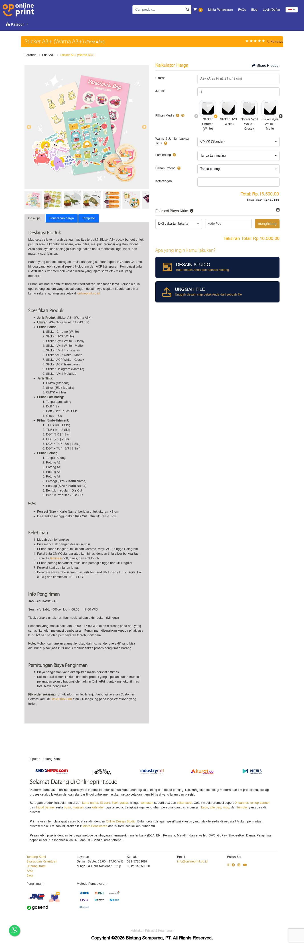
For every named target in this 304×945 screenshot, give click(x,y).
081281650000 (61, 699)
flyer (115, 803)
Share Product (268, 65)
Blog (29, 875)
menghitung (267, 223)
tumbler (243, 807)
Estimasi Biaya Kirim (171, 211)
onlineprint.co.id (88, 293)
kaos (204, 807)
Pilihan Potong (165, 168)
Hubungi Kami (36, 866)
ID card (105, 803)
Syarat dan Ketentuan (41, 861)
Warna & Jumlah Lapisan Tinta (173, 141)
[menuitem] (17, 24)
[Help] (176, 115)
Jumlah (160, 91)
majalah (78, 807)
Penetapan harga (61, 218)
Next (280, 116)
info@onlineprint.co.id (192, 861)
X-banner (241, 803)
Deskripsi (34, 218)
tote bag (215, 807)
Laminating (163, 155)
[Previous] (28, 127)
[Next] (144, 127)
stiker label (184, 803)
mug (226, 807)
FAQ (29, 871)
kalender (98, 807)
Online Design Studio (121, 821)
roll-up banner (260, 803)
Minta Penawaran (95, 826)
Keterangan (163, 181)
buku (67, 807)
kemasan (146, 803)
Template (88, 218)
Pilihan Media (164, 115)
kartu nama (90, 803)
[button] (207, 108)
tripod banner (46, 807)
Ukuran (160, 78)
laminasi (56, 558)
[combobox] (292, 9)
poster (124, 803)
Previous (196, 116)
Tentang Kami (36, 857)
